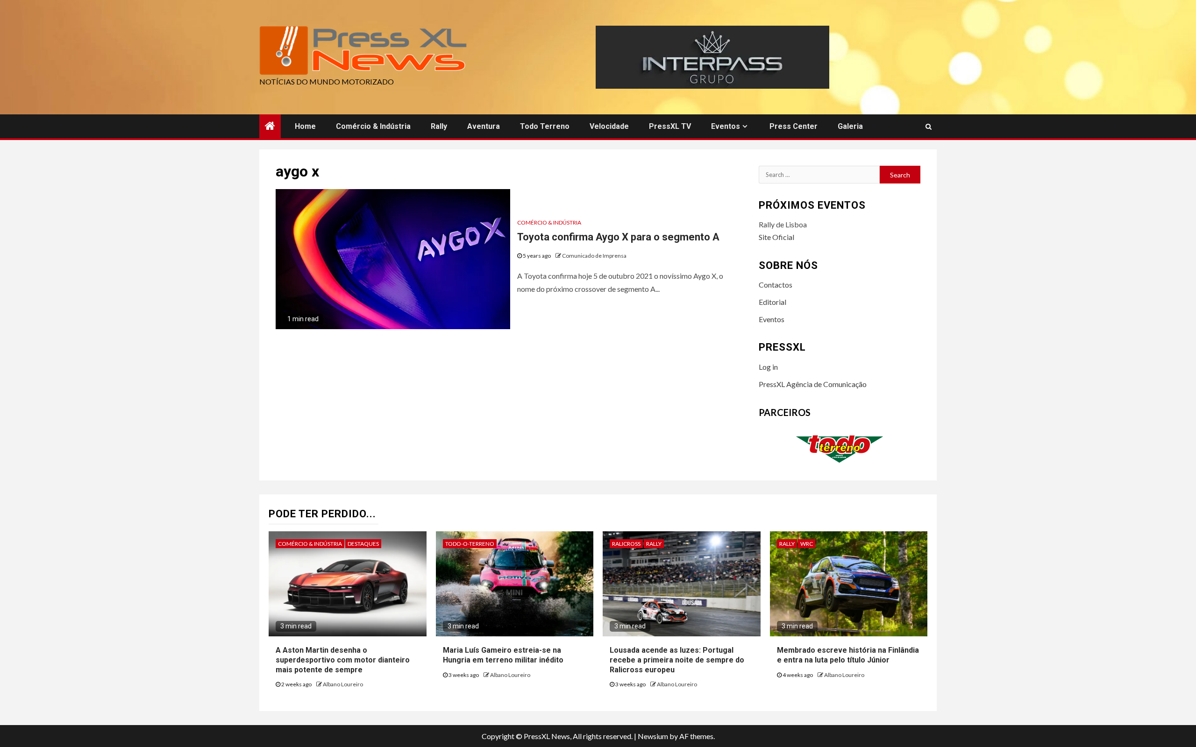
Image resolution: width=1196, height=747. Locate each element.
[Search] (928, 126)
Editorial (772, 301)
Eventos (725, 126)
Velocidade (609, 126)
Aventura (483, 126)
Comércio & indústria (373, 126)
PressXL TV (670, 126)
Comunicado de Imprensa (594, 255)
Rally (439, 126)
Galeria (850, 126)
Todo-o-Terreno (469, 543)
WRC (806, 543)
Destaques (363, 543)
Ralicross (626, 543)
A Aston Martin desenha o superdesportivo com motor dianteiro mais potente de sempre (343, 660)
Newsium (653, 736)
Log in (768, 366)
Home (305, 126)
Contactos (775, 284)
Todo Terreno (545, 126)
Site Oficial (776, 237)
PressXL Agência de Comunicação (813, 384)
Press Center (793, 126)
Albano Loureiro (343, 684)
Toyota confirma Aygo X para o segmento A (618, 237)
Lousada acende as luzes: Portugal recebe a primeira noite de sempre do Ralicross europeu (677, 660)
